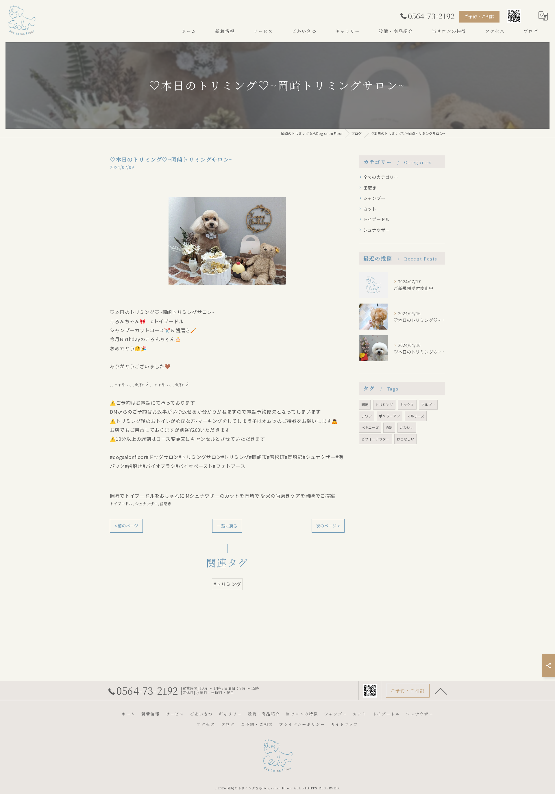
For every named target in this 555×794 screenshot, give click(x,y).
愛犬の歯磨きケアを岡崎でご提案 (297, 495)
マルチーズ (415, 415)
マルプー (428, 404)
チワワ (366, 415)
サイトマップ (344, 724)
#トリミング (227, 584)
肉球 (389, 427)
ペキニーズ (370, 427)
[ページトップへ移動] (441, 690)
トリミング (384, 404)
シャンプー (374, 198)
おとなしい (405, 438)
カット (370, 209)
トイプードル (121, 503)
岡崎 (364, 404)
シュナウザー (146, 503)
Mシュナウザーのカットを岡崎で (222, 495)
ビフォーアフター (375, 438)
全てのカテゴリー (381, 177)
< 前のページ (126, 526)
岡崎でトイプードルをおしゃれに (147, 495)
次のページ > (328, 526)
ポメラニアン (389, 415)
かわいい (407, 427)
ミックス (407, 404)
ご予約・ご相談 (479, 16)
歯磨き (165, 503)
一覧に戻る (227, 526)
